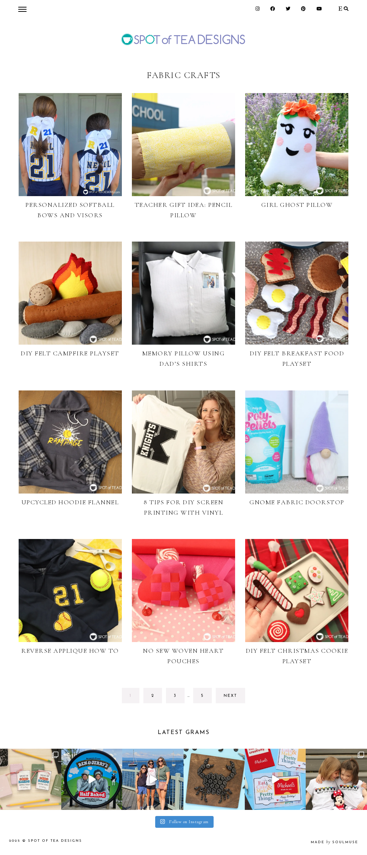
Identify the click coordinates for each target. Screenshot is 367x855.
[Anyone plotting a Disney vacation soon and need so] (336, 779)
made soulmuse (334, 842)
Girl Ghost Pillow (297, 205)
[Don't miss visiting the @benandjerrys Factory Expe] (92, 779)
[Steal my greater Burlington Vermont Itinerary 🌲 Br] (153, 779)
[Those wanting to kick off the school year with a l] (30, 779)
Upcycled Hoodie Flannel (70, 502)
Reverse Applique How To (70, 651)
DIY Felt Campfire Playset (70, 353)
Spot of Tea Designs (55, 841)
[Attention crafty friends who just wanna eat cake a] (275, 779)
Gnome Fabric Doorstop (296, 502)
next (230, 696)
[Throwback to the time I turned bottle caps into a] (214, 779)
